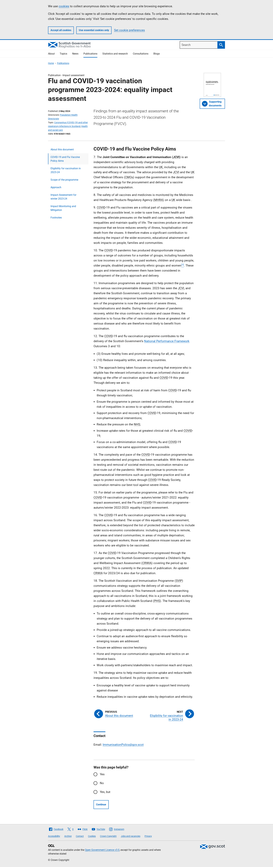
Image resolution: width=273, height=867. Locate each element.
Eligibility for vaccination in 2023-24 (66, 170)
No (102, 783)
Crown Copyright (108, 836)
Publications (90, 53)
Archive (68, 836)
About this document (62, 149)
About (51, 53)
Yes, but (105, 792)
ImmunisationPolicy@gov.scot (123, 744)
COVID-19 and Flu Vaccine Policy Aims (65, 159)
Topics (63, 53)
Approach (56, 187)
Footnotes (56, 217)
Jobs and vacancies (130, 836)
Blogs (156, 53)
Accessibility (54, 836)
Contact (80, 836)
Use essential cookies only (94, 30)
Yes (102, 774)
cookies (64, 6)
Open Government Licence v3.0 (102, 849)
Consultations (140, 53)
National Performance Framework (166, 341)
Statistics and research (115, 53)
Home (51, 63)
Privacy (148, 836)
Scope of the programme (64, 179)
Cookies (92, 836)
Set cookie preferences (129, 30)
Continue (101, 804)
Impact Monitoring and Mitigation (63, 208)
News (75, 53)
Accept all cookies (61, 30)
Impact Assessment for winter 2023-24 (63, 196)
